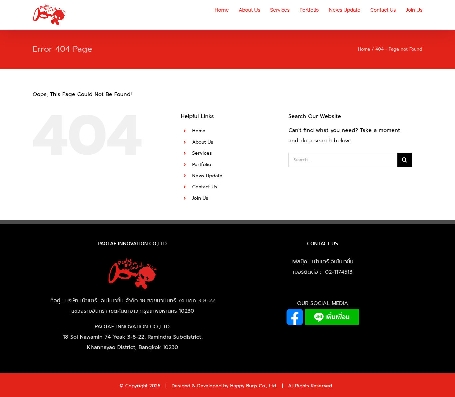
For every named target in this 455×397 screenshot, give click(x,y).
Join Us (200, 198)
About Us (202, 142)
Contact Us (204, 186)
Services (202, 153)
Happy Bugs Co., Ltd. (253, 385)
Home (199, 130)
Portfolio (201, 164)
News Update (207, 175)
